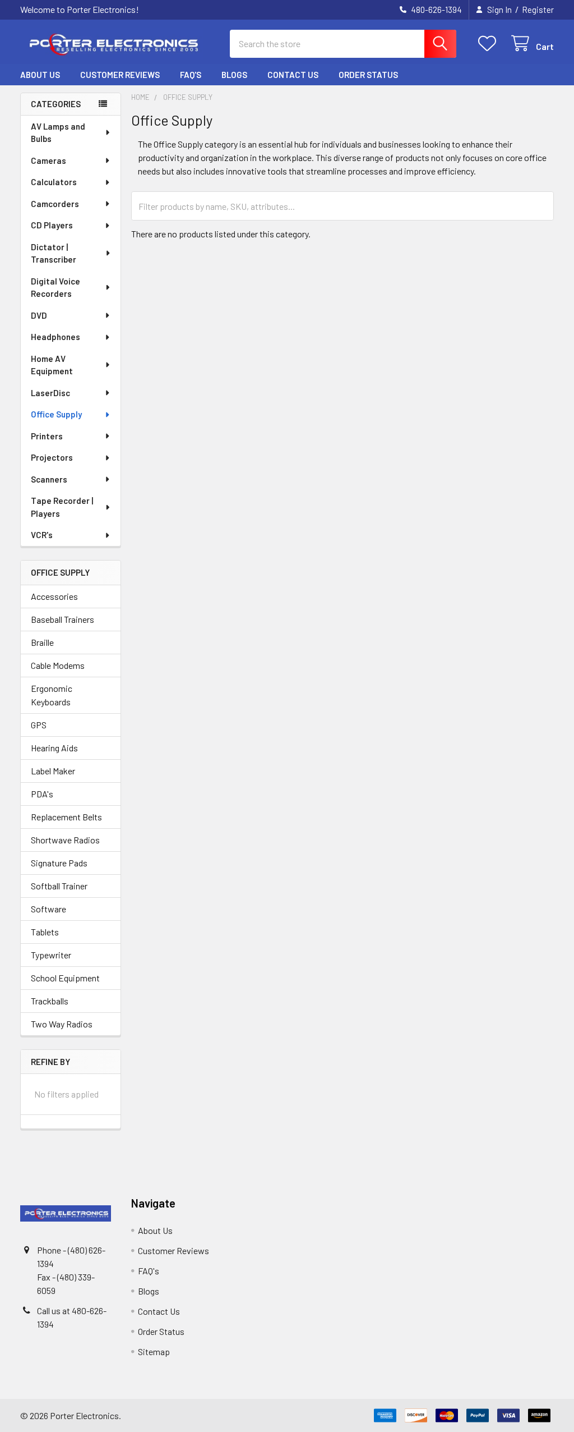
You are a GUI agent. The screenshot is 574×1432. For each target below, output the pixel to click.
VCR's (42, 535)
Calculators (54, 182)
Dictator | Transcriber (53, 253)
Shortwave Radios (65, 839)
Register (538, 9)
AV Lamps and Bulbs (58, 132)
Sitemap (154, 1351)
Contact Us (292, 75)
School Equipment (65, 977)
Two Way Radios (61, 1023)
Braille (42, 642)
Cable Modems (58, 665)
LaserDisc (50, 393)
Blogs (234, 75)
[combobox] (343, 44)
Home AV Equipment (52, 365)
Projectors (52, 457)
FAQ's (190, 75)
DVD (39, 315)
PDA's (42, 793)
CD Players (52, 225)
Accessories (54, 596)
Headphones (55, 337)
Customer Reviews (120, 75)
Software (48, 908)
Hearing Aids (54, 747)
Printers (47, 436)
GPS (39, 724)
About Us (40, 75)
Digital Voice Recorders (55, 287)
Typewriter (51, 954)
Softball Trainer (59, 885)
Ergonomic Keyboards (51, 695)
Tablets (45, 931)
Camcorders (55, 204)
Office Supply (56, 414)
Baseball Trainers (62, 619)
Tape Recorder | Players (62, 506)
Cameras (48, 160)
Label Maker (53, 770)
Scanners (49, 479)
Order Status (368, 75)
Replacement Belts (66, 816)
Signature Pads (59, 862)
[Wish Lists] (489, 43)
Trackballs (49, 1000)
